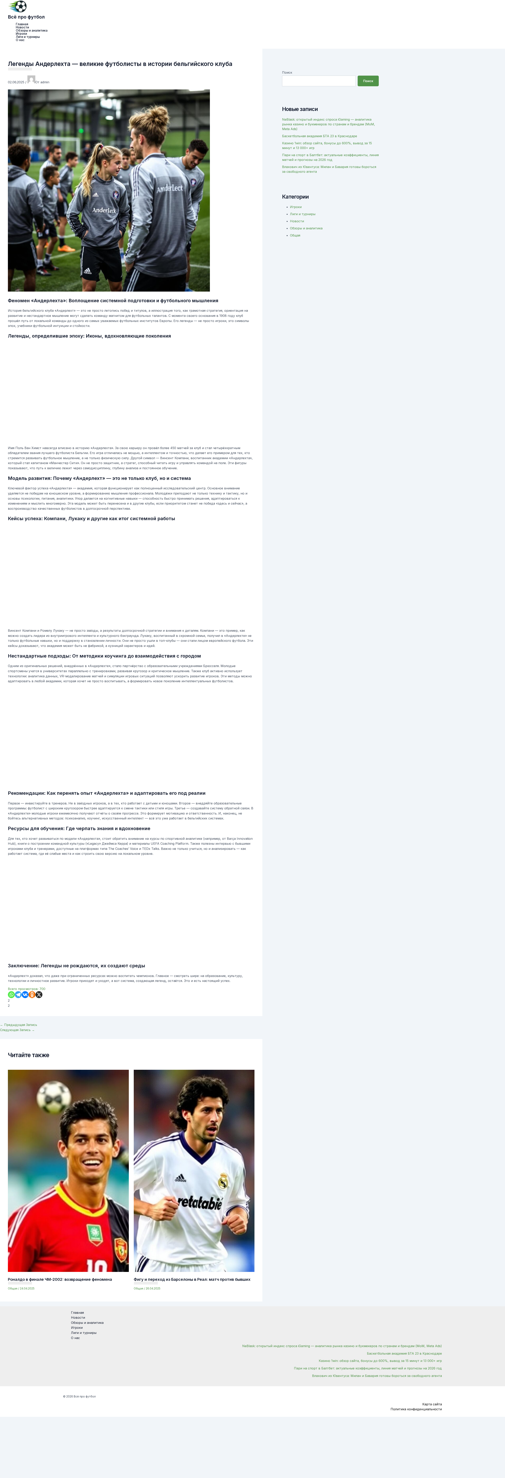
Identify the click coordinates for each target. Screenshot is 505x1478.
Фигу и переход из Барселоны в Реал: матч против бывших (192, 1279)
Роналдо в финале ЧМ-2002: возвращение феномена (60, 1279)
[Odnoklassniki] (32, 994)
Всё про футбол (26, 17)
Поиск (287, 72)
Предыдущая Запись (18, 1025)
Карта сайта (432, 1404)
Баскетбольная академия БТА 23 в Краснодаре (319, 136)
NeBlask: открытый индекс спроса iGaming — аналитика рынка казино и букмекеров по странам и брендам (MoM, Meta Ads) (328, 124)
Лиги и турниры (28, 36)
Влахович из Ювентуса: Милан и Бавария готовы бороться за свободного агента (377, 1376)
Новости (22, 27)
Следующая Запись (17, 1030)
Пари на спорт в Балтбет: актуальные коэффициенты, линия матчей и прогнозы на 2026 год (368, 1368)
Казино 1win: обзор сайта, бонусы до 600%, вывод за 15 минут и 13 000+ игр (380, 1361)
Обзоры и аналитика (32, 30)
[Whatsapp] (11, 994)
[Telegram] (18, 994)
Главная (22, 24)
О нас (20, 39)
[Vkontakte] (25, 994)
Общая (12, 1288)
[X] (39, 994)
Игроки (21, 33)
